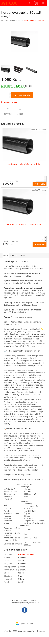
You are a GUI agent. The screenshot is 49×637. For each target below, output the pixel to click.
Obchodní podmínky (27, 600)
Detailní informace (9, 102)
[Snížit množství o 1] (10, 96)
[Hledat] (30, 3)
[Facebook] (24, 610)
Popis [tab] (5, 255)
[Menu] (43, 3)
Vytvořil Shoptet (27, 623)
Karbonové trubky (26, 554)
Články (15, 600)
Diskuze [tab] (22, 255)
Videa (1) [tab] (13, 255)
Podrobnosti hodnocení (34, 20)
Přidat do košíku (23, 95)
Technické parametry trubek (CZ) (25, 602)
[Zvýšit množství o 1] (10, 93)
